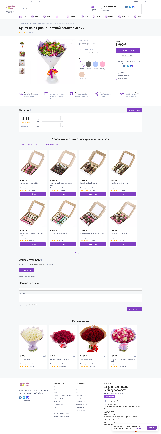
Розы (77, 392)
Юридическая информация (61, 413)
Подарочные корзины (52, 144)
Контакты (42, 2)
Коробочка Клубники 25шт (119, 183)
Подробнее (137, 428)
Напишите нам (131, 10)
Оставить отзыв (134, 110)
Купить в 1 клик (127, 55)
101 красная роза (86, 359)
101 (98, 52)
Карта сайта (57, 410)
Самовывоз (122, 79)
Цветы (30, 144)
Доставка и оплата (8, 2)
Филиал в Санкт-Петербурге (61, 416)
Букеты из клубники (81, 395)
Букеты (78, 389)
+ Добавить (33, 194)
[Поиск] (24, 9)
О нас (49, 2)
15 (80, 52)
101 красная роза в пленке (59, 359)
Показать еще (80, 253)
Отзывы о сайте (58, 404)
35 (89, 52)
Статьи (27, 2)
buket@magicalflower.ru (115, 401)
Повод (22, 144)
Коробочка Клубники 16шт (29, 183)
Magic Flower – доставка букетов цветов (30, 390)
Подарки (38, 144)
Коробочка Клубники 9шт (89, 183)
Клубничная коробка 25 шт (59, 233)
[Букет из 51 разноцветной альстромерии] (52, 61)
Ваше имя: (22, 286)
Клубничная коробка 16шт (119, 233)
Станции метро (80, 407)
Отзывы (33, 2)
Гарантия (19, 2)
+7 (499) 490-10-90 (108, 7)
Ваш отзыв (22, 293)
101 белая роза (25, 359)
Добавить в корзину (128, 50)
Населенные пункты (81, 410)
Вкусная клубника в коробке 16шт (92, 233)
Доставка (121, 73)
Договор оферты (58, 398)
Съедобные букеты (81, 401)
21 (84, 52)
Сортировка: (22, 264)
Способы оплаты (124, 76)
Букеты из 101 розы (81, 404)
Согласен (151, 427)
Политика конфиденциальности (63, 395)
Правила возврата (59, 389)
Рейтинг (21, 305)
